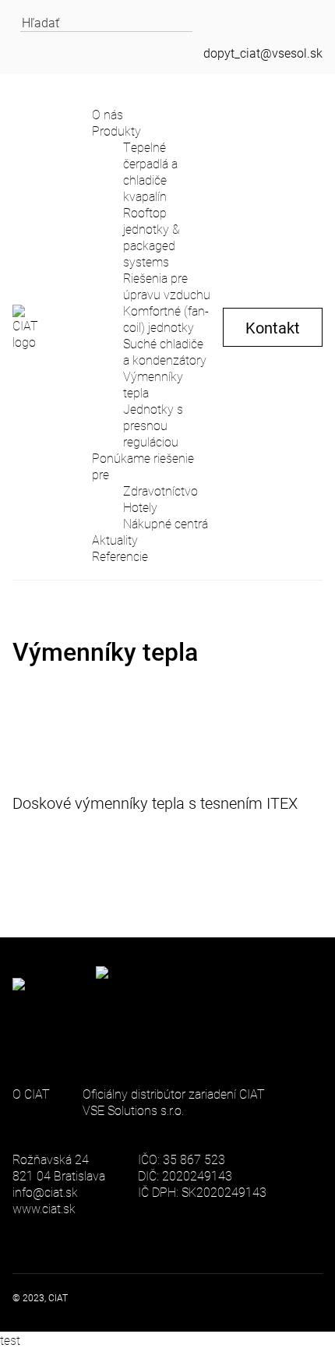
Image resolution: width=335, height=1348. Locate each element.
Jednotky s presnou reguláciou (153, 425)
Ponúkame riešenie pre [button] (143, 466)
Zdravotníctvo (160, 490)
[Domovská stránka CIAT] (30, 327)
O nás (107, 114)
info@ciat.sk (45, 1192)
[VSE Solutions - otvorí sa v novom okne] (136, 1006)
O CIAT (31, 1093)
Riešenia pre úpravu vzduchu (166, 286)
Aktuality (115, 539)
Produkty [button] (116, 130)
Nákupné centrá (165, 523)
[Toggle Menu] (65, 90)
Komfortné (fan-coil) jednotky (166, 318)
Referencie (120, 556)
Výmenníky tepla (153, 384)
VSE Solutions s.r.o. (133, 1110)
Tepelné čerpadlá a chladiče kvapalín (150, 171)
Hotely (140, 507)
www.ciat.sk (44, 1208)
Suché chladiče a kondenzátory (164, 351)
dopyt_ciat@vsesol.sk (263, 52)
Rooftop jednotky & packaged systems (151, 237)
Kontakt (272, 327)
